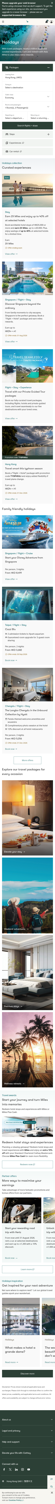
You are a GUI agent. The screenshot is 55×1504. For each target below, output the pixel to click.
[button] (14, 852)
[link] (27, 1127)
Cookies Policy (15, 1500)
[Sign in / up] (51, 21)
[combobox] (27, 77)
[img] (52, 3)
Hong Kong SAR (14, 1481)
